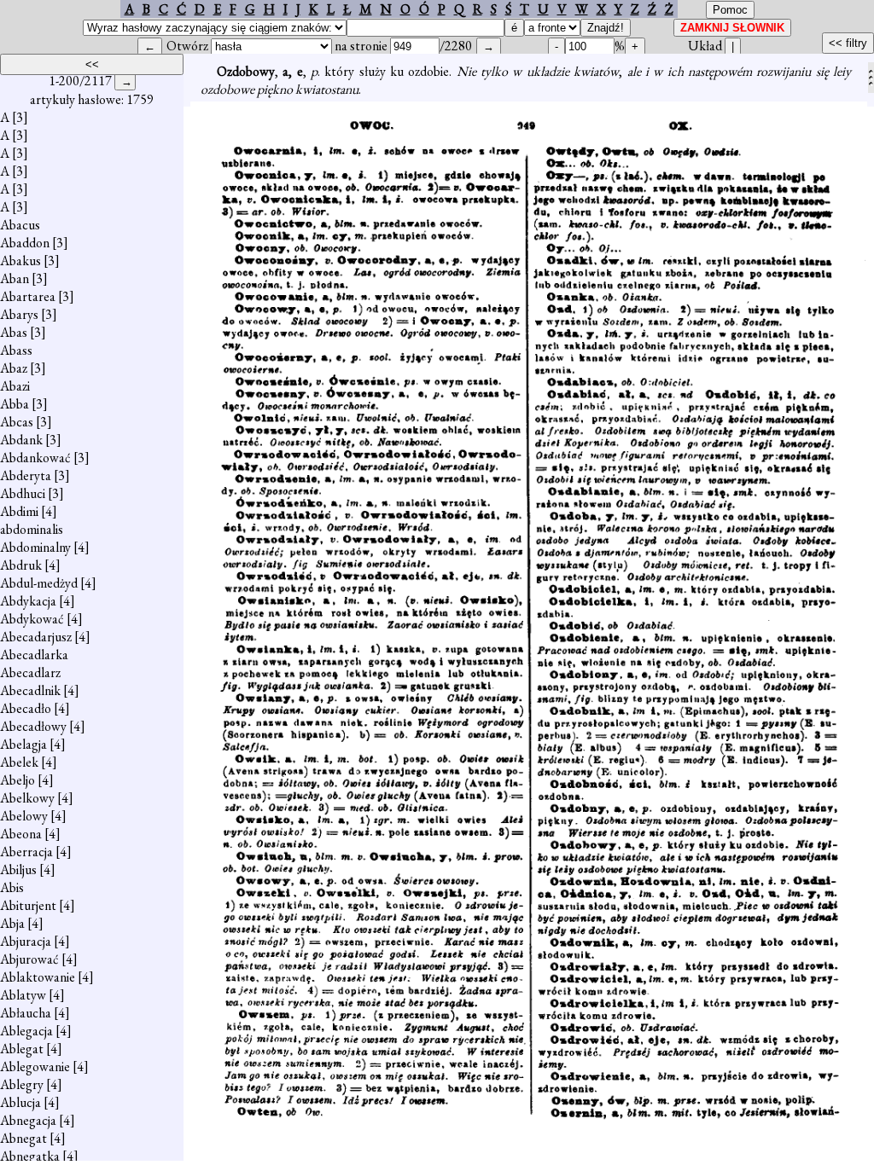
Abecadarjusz (36, 637)
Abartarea (27, 296)
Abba (14, 404)
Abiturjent (28, 905)
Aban (14, 278)
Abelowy (24, 816)
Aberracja (26, 852)
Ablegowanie (35, 1066)
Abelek (19, 762)
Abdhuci (22, 493)
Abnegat (23, 1138)
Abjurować (29, 959)
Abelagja (23, 744)
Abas (13, 332)
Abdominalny (35, 547)
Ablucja (20, 1102)
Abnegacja (28, 1120)
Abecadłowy (33, 726)
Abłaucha (25, 1013)
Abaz (13, 368)
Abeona (21, 834)
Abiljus (18, 869)
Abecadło (25, 708)
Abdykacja (28, 601)
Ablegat (22, 1049)
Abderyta (25, 475)
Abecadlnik (30, 690)
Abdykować (32, 619)
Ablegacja (26, 1031)
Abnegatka (30, 1156)
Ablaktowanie (37, 977)
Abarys (19, 314)
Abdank (21, 440)
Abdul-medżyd (39, 583)
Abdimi (19, 511)
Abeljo (17, 780)
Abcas (16, 422)
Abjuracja (25, 941)
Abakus (20, 261)
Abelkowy (27, 798)
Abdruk (21, 565)
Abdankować (35, 458)
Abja (12, 923)
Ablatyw (23, 995)
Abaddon (25, 243)
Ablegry (22, 1084)
